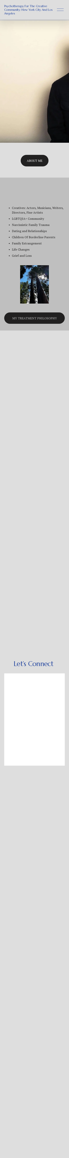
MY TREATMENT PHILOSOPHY (34, 318)
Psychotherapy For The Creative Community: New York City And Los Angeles (28, 9)
